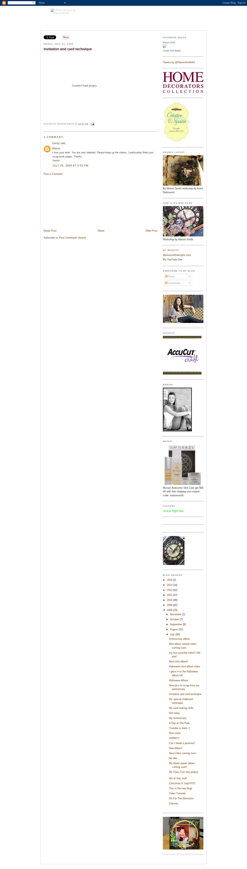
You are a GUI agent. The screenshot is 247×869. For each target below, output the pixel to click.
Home (101, 230)
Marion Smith (169, 42)
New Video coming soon (182, 753)
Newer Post (50, 230)
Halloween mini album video (184, 666)
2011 (170, 595)
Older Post (151, 230)
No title (173, 758)
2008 (170, 610)
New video (175, 733)
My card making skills (181, 708)
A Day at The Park (179, 723)
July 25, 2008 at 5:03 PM (70, 165)
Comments (173, 283)
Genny (56, 143)
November (176, 614)
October (175, 619)
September (176, 624)
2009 (170, 605)
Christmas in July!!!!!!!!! (182, 783)
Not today (174, 713)
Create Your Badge (172, 50)
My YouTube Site (172, 259)
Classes (173, 803)
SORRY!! (174, 738)
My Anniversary (177, 718)
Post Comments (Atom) (72, 237)
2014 (170, 579)
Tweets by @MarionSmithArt (179, 62)
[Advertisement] (73, 202)
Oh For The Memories (181, 798)
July (172, 634)
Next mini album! (178, 661)
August (174, 629)
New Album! (175, 748)
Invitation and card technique (68, 49)
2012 (170, 590)
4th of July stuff (178, 778)
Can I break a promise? (182, 743)
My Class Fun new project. (184, 771)
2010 (170, 600)
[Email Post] (92, 124)
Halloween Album (178, 680)
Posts (171, 276)
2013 (170, 585)
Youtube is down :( (179, 728)
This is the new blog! (180, 788)
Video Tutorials (177, 793)
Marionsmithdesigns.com (177, 255)
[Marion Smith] (164, 46)
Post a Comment (53, 173)
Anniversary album (179, 638)
